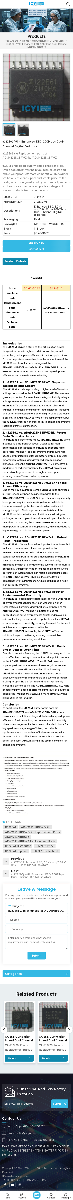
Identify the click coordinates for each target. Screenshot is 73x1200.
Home (25, 40)
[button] (69, 1029)
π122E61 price (44, 846)
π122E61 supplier (16, 851)
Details (12, 1058)
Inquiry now (36, 242)
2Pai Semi (58, 40)
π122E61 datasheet (45, 851)
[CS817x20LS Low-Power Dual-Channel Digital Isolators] (53, 1017)
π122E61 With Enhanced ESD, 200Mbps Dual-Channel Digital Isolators (36, 910)
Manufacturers (40, 40)
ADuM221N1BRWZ (17, 836)
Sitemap (9, 1180)
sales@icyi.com (26, 1133)
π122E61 (10, 827)
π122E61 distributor (18, 846)
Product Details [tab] (15, 261)
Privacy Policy (35, 1180)
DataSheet (37, 249)
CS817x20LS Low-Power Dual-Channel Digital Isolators (53, 1038)
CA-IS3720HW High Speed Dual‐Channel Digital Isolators (19, 1038)
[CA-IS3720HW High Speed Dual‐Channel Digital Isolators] (19, 1017)
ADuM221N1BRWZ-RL (35, 827)
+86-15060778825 (34, 1126)
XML (19, 1180)
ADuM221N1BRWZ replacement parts (30, 841)
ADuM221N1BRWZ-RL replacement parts (32, 832)
